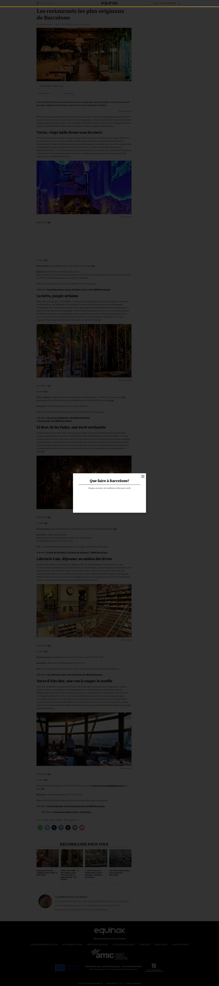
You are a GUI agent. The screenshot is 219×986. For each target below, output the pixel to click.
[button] (143, 476)
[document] (109, 493)
